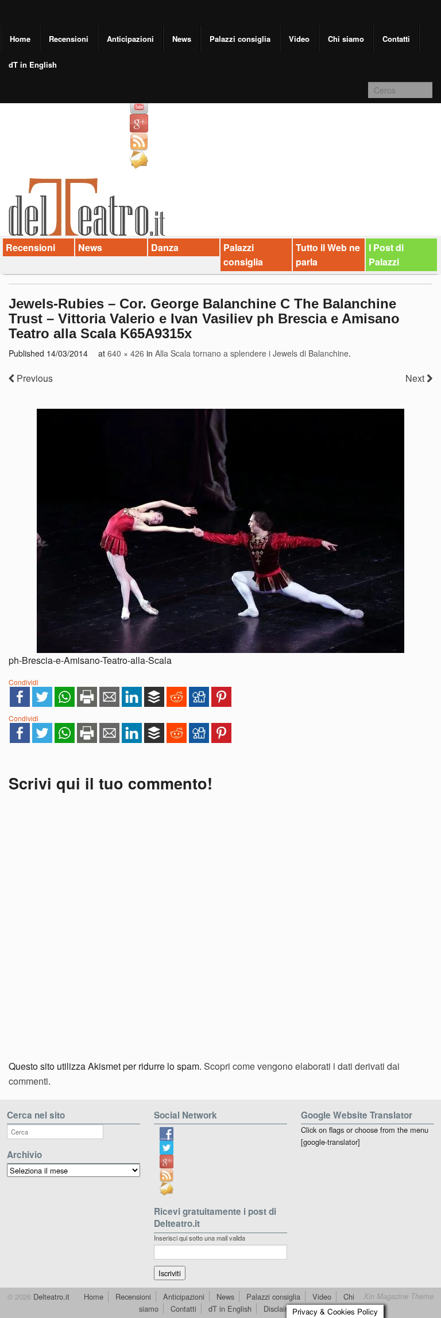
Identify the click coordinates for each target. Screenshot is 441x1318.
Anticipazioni (130, 38)
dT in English (33, 64)
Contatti (396, 38)
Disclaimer (280, 1308)
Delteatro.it (50, 1296)
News (181, 38)
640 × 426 (125, 353)
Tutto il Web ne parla (328, 255)
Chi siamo (346, 38)
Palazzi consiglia (240, 38)
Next (416, 378)
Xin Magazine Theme (398, 1296)
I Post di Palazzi (386, 255)
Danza (165, 247)
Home (20, 38)
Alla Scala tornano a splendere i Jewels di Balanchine (252, 353)
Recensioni (68, 38)
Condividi (23, 682)
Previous (33, 378)
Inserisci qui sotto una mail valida (199, 1237)
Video (299, 38)
